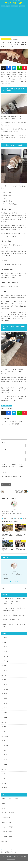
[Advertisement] (14, 22)
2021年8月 (4, 755)
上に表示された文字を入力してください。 (12, 476)
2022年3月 (4, 722)
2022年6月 (4, 708)
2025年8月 (4, 637)
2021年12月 (5, 736)
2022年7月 (4, 703)
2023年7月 (4, 670)
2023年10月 (5, 661)
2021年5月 (4, 769)
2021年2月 (4, 783)
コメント (4, 428)
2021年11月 (5, 741)
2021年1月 (4, 788)
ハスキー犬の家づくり (6, 39)
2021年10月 (5, 745)
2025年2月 (4, 647)
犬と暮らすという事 (7, 836)
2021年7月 (4, 759)
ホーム (4, 856)
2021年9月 (4, 750)
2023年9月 (4, 665)
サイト (3, 457)
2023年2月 (4, 679)
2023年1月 (4, 684)
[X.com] (10, 518)
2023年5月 (4, 675)
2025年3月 (4, 642)
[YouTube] (23, 518)
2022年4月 (4, 717)
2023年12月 (5, 656)
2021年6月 (4, 764)
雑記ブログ (4, 841)
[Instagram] (17, 518)
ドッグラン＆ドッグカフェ (9, 812)
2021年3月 (4, 778)
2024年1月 (4, 651)
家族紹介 (9, 856)
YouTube (4, 808)
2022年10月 (5, 689)
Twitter (3, 803)
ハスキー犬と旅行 (6, 822)
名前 (3, 442)
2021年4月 (4, 773)
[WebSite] (4, 518)
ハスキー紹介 (16, 856)
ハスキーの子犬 (6, 817)
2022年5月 (4, 712)
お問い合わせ (23, 856)
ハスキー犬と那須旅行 (7, 827)
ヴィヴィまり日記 (14, 3)
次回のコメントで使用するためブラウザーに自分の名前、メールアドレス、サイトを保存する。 (13, 466)
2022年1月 (4, 731)
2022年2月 (4, 726)
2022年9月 (4, 694)
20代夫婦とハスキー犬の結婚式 (10, 798)
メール (3, 449)
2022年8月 (4, 698)
